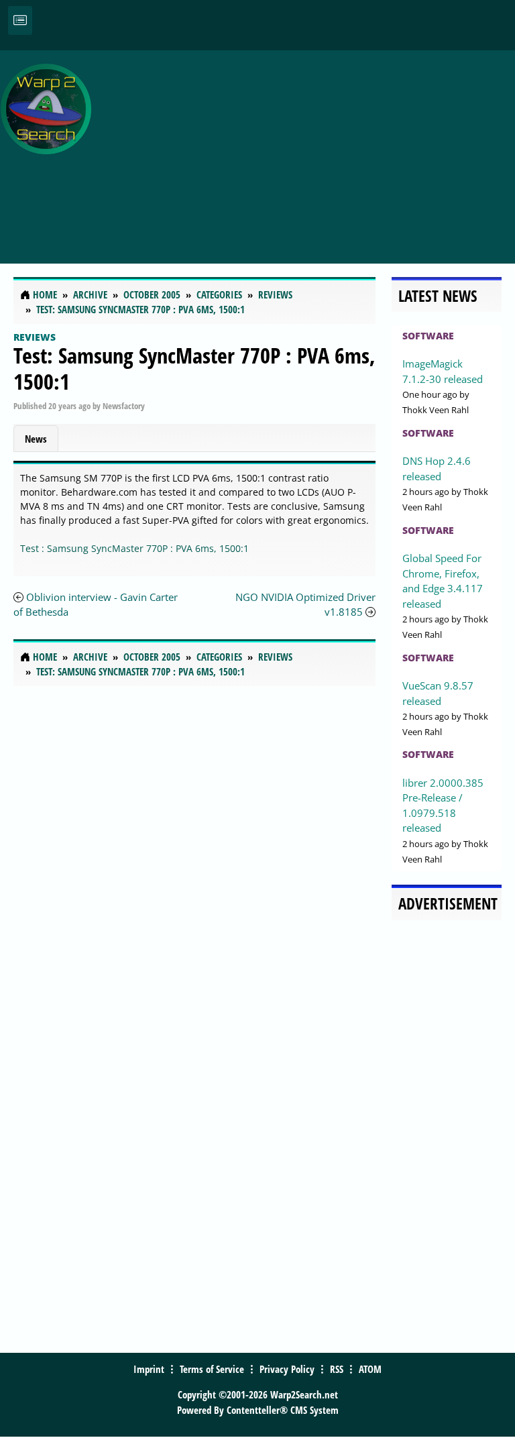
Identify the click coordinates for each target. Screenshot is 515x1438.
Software (428, 335)
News (36, 438)
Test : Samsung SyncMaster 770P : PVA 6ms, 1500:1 (134, 548)
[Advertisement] (306, 149)
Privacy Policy (287, 1369)
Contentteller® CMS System (283, 1410)
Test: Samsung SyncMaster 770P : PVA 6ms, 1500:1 (194, 368)
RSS (336, 1369)
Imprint (148, 1369)
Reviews (34, 337)
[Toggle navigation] (20, 20)
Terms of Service (212, 1369)
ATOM (370, 1369)
